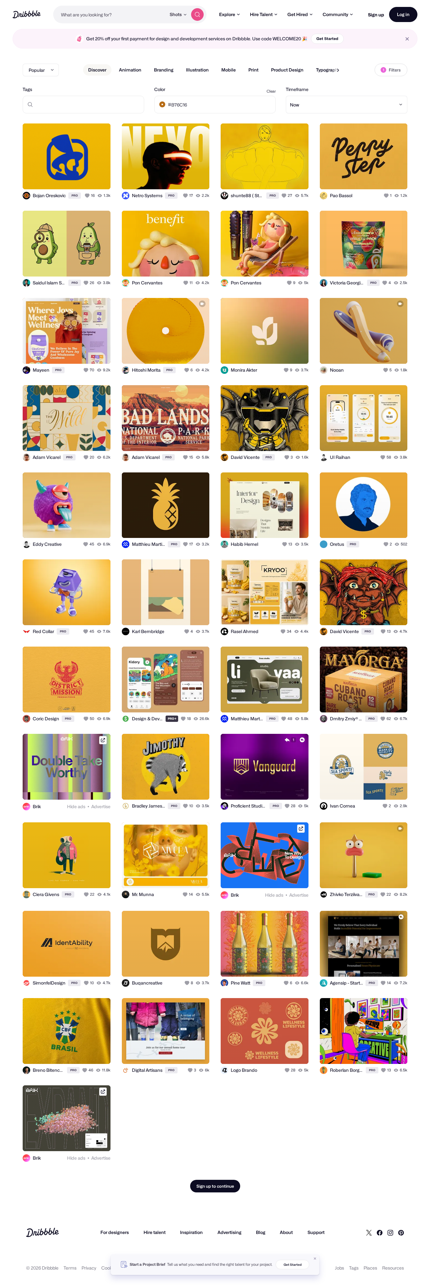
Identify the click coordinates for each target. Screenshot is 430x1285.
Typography (328, 69)
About (286, 1232)
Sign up (376, 14)
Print (253, 69)
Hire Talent (261, 14)
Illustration (197, 69)
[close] (407, 39)
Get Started (327, 38)
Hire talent (155, 1232)
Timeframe (297, 89)
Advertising (229, 1232)
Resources (393, 1268)
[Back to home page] (27, 14)
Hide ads (76, 806)
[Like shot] (98, 177)
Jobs (339, 1268)
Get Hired (297, 14)
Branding (163, 69)
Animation (130, 69)
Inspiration (191, 1232)
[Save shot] (86, 177)
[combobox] (110, 14)
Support (316, 1232)
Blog (260, 1232)
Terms (70, 1268)
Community (335, 14)
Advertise (100, 806)
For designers (114, 1232)
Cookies (109, 1268)
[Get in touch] (73, 177)
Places (370, 1268)
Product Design (287, 69)
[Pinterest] (401, 1232)
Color (159, 89)
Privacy (89, 1268)
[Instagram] (390, 1232)
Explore (227, 14)
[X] (369, 1232)
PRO (74, 195)
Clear (271, 91)
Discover (97, 69)
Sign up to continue (215, 1186)
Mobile (228, 69)
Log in (403, 14)
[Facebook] (379, 1232)
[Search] (197, 14)
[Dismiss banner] (315, 1258)
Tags (27, 89)
